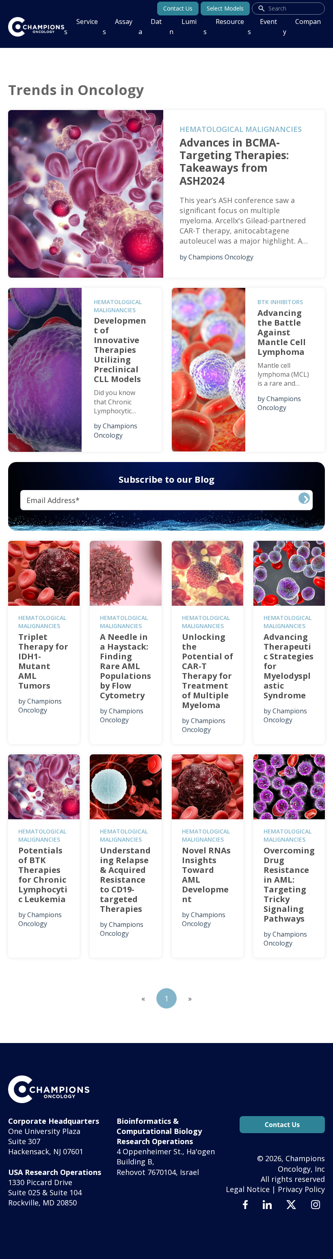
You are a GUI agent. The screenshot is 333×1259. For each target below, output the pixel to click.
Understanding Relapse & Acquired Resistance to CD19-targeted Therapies (125, 879)
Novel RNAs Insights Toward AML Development (206, 875)
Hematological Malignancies (240, 129)
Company (302, 26)
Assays (117, 26)
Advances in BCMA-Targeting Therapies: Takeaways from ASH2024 (234, 161)
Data (150, 26)
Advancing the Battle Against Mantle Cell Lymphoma (281, 332)
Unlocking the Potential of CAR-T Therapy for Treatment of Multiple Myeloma (207, 670)
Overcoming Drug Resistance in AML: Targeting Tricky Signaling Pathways (289, 884)
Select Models (225, 8)
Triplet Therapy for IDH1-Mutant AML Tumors (43, 661)
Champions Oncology (220, 257)
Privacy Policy (301, 1189)
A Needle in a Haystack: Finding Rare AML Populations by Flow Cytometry (125, 666)
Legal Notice (248, 1189)
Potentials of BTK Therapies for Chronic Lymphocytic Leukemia (42, 875)
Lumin (183, 26)
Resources (223, 26)
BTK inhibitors (280, 302)
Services (81, 26)
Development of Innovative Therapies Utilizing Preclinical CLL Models (120, 349)
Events (262, 26)
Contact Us (177, 8)
